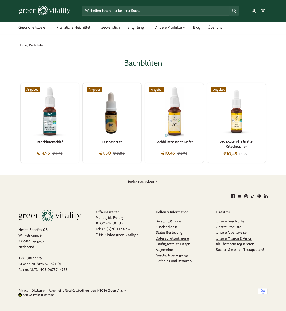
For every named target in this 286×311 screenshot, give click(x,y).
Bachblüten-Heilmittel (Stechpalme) (236, 143)
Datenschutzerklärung (172, 238)
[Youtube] (239, 196)
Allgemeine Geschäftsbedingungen (72, 290)
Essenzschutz (112, 142)
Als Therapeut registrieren (235, 244)
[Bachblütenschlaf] (50, 112)
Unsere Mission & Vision (234, 238)
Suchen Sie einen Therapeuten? (240, 249)
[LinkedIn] (266, 196)
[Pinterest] (259, 196)
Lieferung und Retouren (174, 261)
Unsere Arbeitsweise (231, 232)
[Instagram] (246, 196)
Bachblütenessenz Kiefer (174, 142)
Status (169, 232)
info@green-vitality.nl (123, 235)
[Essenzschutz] (112, 112)
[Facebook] (233, 196)
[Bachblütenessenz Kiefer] (174, 112)
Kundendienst (166, 227)
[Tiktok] (252, 196)
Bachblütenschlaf (50, 142)
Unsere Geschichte (230, 221)
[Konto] (253, 11)
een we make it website (38, 295)
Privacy (23, 290)
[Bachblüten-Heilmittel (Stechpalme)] (236, 112)
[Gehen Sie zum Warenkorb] (262, 11)
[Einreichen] (234, 11)
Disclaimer (39, 290)
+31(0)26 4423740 (116, 229)
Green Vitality (117, 290)
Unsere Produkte (228, 227)
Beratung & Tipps (168, 221)
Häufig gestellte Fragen (173, 244)
